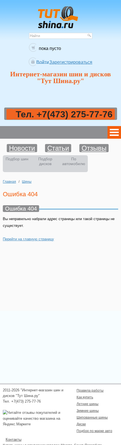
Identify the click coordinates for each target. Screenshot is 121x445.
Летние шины (87, 404)
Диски (81, 424)
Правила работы (90, 390)
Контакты (13, 439)
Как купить (85, 397)
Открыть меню (114, 132)
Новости (22, 148)
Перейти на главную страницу (28, 239)
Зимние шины (88, 410)
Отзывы (94, 148)
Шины (27, 181)
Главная (9, 181)
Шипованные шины (92, 417)
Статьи (58, 148)
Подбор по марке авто (94, 431)
